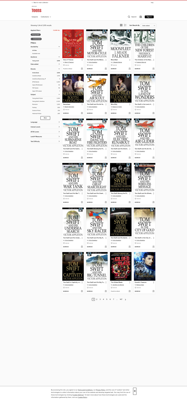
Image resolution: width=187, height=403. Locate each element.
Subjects (35, 17)
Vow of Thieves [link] (68, 60)
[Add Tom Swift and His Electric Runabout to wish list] (129, 158)
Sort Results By (135, 25)
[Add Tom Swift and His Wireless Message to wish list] (153, 202)
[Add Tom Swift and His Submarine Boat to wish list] (82, 158)
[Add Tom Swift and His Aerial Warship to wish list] (129, 247)
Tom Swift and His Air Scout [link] (96, 104)
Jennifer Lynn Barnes (118, 285)
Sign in (149, 17)
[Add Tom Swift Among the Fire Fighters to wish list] (106, 158)
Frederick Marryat (141, 62)
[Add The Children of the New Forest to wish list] (153, 69)
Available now (36, 53)
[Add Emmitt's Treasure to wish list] (153, 291)
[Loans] (141, 17)
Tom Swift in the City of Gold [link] (144, 238)
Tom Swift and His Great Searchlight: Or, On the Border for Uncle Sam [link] (96, 193)
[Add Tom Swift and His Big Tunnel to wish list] (106, 291)
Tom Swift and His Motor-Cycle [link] (96, 60)
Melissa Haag (140, 285)
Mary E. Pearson (69, 62)
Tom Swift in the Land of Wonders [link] (144, 104)
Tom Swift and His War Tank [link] (72, 193)
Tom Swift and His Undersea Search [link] (72, 238)
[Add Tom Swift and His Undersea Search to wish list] (82, 247)
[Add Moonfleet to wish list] (129, 69)
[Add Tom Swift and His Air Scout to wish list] (106, 113)
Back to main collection (40, 3)
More (45, 118)
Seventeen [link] (66, 104)
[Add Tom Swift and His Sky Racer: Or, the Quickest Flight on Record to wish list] (106, 247)
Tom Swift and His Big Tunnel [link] (96, 282)
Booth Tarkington (69, 107)
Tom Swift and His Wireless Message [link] (144, 193)
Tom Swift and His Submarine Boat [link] (72, 149)
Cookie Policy (82, 397)
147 (121, 299)
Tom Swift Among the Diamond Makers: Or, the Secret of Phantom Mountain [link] (120, 193)
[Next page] (125, 299)
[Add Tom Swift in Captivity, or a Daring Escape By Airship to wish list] (82, 291)
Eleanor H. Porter (117, 107)
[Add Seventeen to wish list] (82, 113)
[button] (132, 17)
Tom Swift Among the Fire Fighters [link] (96, 149)
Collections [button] (45, 17)
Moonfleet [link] (114, 60)
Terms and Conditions (85, 390)
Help (152, 2)
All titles (34, 50)
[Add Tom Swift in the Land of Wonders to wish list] (153, 113)
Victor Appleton (93, 62)
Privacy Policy (100, 390)
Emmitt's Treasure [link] (140, 282)
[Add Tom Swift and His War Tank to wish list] (82, 202)
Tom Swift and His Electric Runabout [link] (120, 149)
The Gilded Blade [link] (116, 282)
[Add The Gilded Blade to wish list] (129, 291)
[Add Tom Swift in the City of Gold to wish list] (153, 247)
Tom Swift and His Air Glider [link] (144, 149)
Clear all (56, 30)
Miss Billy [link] (114, 104)
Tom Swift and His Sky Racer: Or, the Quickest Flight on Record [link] (96, 238)
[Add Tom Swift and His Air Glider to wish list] (153, 158)
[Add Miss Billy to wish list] (129, 113)
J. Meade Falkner (117, 62)
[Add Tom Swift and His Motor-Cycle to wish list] (106, 69)
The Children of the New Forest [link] (144, 60)
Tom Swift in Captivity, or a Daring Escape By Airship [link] (72, 282)
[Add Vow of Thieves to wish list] (82, 69)
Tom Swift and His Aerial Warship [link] (120, 238)
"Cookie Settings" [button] (78, 395)
